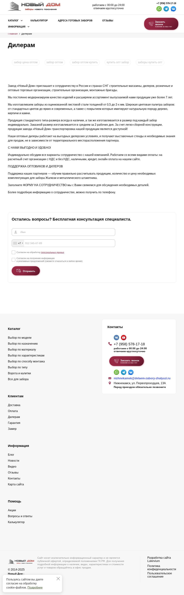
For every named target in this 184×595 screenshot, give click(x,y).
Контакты (14, 478)
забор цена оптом (26, 62)
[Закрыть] (58, 579)
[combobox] (18, 243)
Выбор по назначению (23, 343)
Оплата (13, 411)
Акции (12, 510)
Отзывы (107, 20)
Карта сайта (16, 484)
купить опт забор (118, 62)
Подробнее (35, 587)
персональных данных (52, 252)
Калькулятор (39, 20)
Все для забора (18, 379)
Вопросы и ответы (20, 516)
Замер (12, 428)
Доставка (14, 405)
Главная (13, 33)
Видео (12, 466)
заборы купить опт (150, 62)
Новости (13, 460)
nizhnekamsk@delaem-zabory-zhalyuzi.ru (142, 378)
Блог (11, 454)
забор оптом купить (85, 62)
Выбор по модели (19, 337)
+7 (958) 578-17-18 (166, 3)
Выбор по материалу (22, 349)
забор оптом (54, 62)
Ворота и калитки (19, 373)
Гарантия (14, 422)
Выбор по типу (17, 367)
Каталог (13, 20)
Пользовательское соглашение (159, 575)
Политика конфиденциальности (161, 567)
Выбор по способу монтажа (26, 361)
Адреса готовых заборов (75, 20)
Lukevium (153, 560)
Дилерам (14, 416)
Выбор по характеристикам (26, 355)
